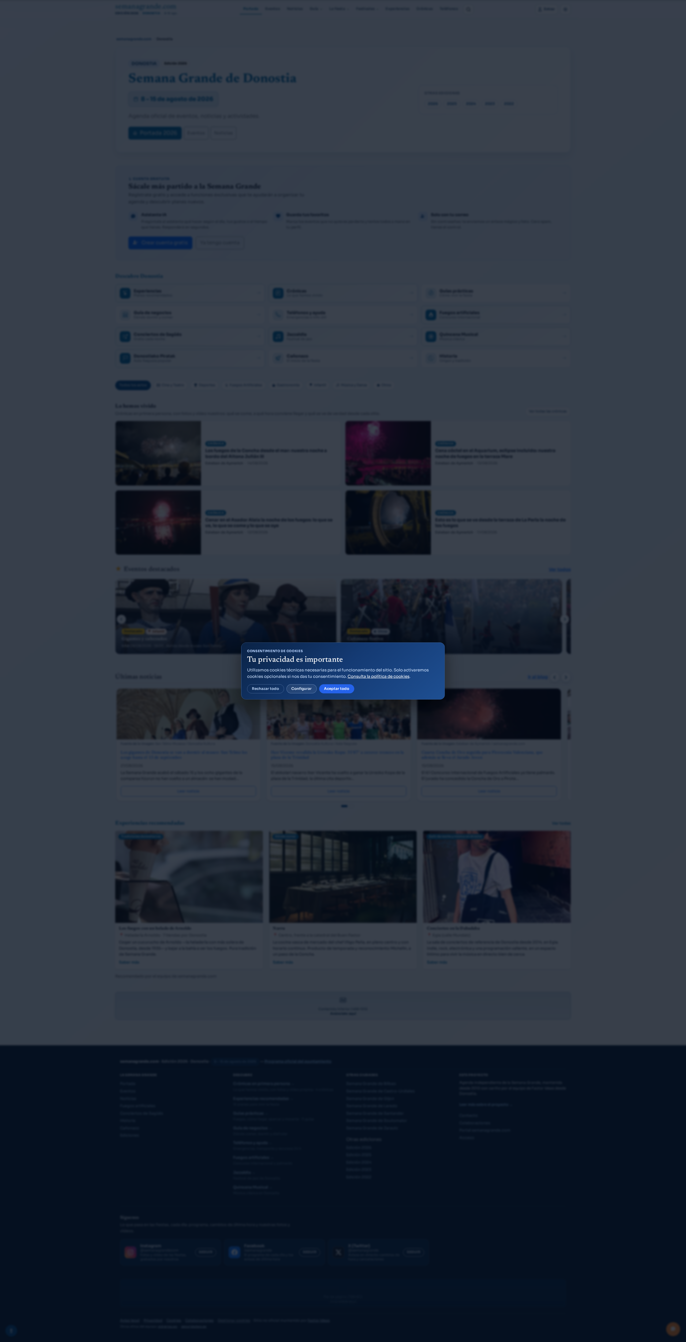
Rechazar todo (265, 688)
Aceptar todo (336, 688)
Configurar (301, 688)
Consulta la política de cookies (378, 676)
